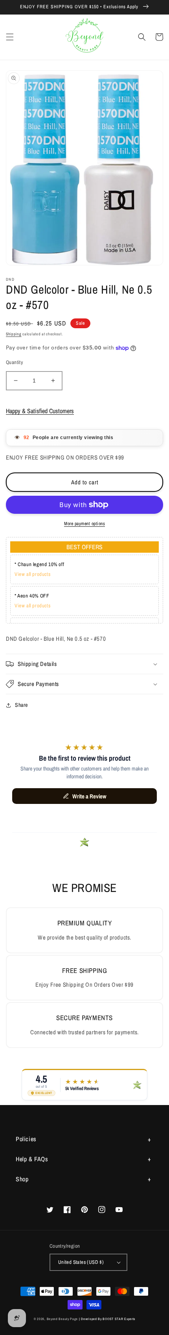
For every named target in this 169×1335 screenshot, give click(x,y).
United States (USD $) (81, 1262)
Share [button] (21, 704)
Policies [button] (26, 1139)
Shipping (14, 334)
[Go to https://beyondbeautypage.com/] (84, 37)
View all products (32, 574)
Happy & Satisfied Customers (40, 410)
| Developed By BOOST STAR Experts (107, 1319)
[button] (9, 37)
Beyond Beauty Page (62, 1319)
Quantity (14, 362)
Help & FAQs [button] (32, 1159)
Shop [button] (22, 1179)
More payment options (84, 523)
